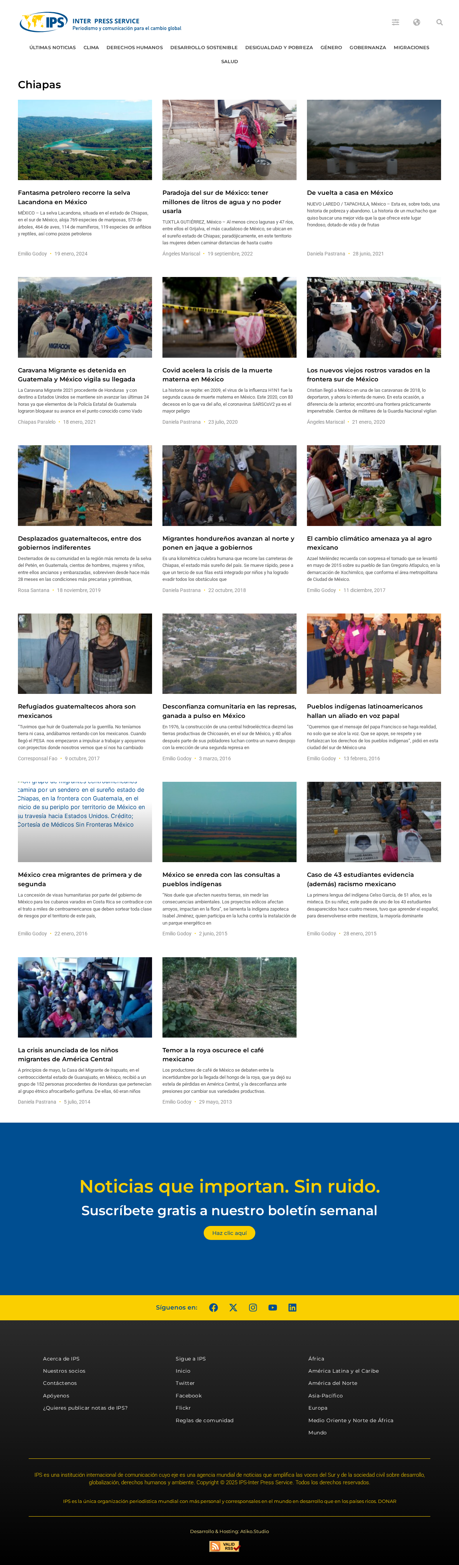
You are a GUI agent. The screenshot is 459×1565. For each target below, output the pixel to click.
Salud (229, 61)
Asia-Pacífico (325, 1395)
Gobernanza (368, 47)
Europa (317, 1408)
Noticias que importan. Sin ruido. (229, 1186)
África (316, 1358)
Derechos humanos (135, 47)
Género (331, 47)
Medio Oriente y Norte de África (351, 1420)
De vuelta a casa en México (350, 192)
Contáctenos (60, 1383)
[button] (439, 22)
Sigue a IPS (191, 1358)
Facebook (189, 1395)
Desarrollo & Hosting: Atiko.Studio (229, 1531)
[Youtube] (272, 1308)
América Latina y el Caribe (343, 1371)
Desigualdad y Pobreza (279, 47)
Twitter (185, 1383)
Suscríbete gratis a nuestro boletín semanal (229, 1210)
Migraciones (411, 47)
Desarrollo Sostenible (204, 47)
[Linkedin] (292, 1308)
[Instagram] (253, 1308)
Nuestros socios (64, 1371)
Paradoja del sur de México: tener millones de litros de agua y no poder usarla (221, 201)
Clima (91, 47)
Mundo (317, 1432)
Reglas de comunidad (205, 1420)
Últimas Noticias (52, 47)
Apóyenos (56, 1395)
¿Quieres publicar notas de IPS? (85, 1408)
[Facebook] (213, 1308)
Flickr (183, 1408)
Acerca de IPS (61, 1358)
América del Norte (333, 1383)
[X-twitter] (233, 1308)
